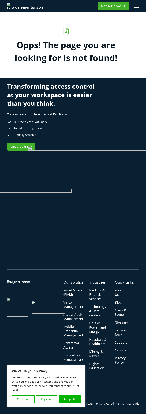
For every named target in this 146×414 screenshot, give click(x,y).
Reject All (46, 399)
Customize (23, 399)
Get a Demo (111, 6)
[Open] (136, 6)
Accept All (69, 399)
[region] (46, 386)
